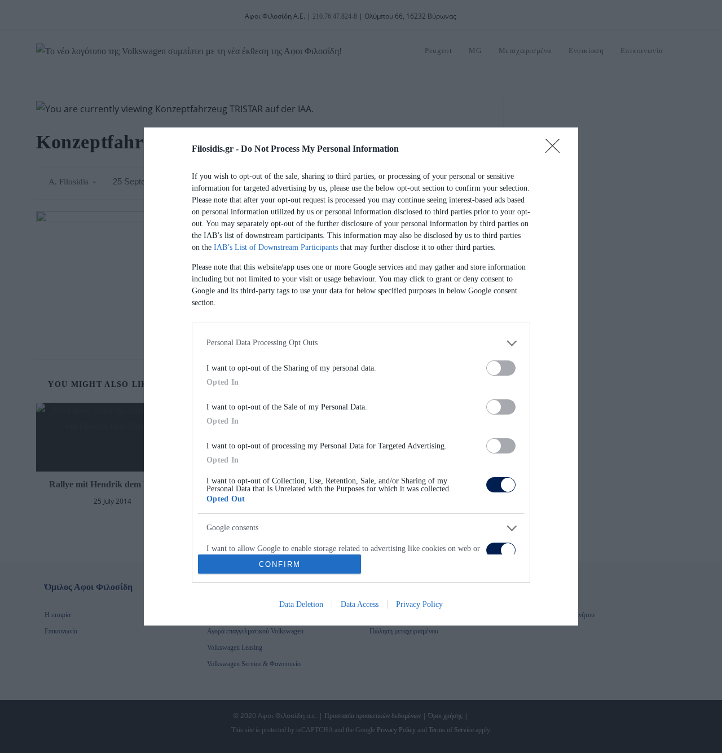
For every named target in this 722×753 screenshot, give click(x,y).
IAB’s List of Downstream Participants (276, 247)
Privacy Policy (419, 604)
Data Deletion (301, 604)
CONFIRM (280, 564)
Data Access (359, 604)
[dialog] (361, 376)
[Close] (556, 149)
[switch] (501, 368)
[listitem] (361, 343)
